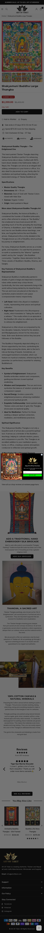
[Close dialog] (41, 454)
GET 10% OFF (32, 475)
